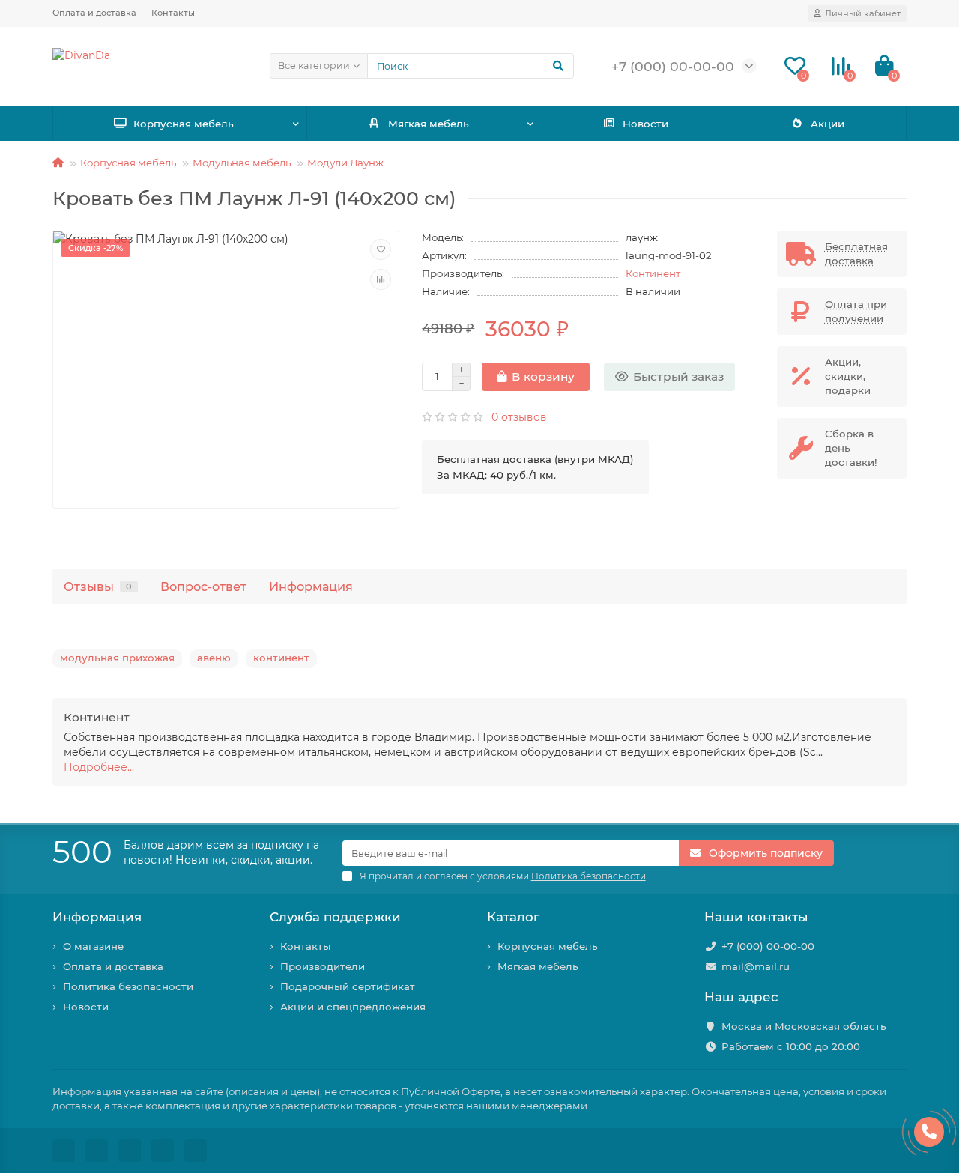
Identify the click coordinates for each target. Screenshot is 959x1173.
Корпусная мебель (183, 124)
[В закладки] (380, 249)
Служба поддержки (335, 916)
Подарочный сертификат (347, 986)
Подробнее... (99, 767)
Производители (322, 966)
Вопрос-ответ (203, 586)
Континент (653, 273)
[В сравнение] (380, 279)
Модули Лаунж (345, 163)
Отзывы (98, 586)
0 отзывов (519, 417)
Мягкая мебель (428, 124)
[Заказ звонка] (929, 1132)
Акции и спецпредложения (353, 1007)
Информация (311, 586)
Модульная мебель (242, 163)
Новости (645, 124)
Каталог (513, 916)
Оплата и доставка (94, 12)
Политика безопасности (128, 986)
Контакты (173, 12)
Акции (827, 124)
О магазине (93, 946)
